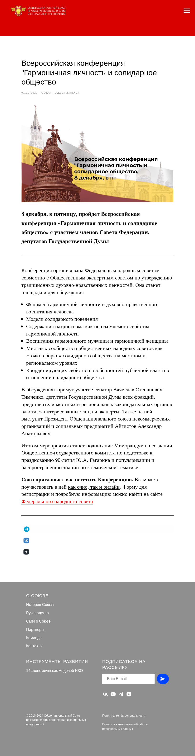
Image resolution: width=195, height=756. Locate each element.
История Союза (40, 605)
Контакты (34, 646)
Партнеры (35, 630)
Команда (34, 638)
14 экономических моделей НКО (54, 671)
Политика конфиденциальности (124, 715)
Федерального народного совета (57, 501)
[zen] (129, 694)
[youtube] (113, 694)
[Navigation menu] (187, 11)
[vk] (105, 694)
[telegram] (121, 694)
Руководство (37, 613)
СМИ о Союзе (38, 621)
